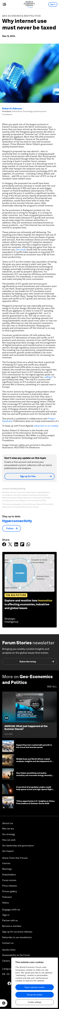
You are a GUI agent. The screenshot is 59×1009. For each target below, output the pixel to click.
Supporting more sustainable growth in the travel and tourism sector (34, 746)
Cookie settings (34, 1002)
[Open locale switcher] (3, 1003)
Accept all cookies (34, 995)
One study (21, 249)
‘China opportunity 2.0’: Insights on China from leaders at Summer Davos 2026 (35, 802)
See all (52, 686)
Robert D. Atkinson (12, 108)
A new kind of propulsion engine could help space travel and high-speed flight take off (34, 789)
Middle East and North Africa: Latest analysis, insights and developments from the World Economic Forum (35, 761)
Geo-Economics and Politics (21, 16)
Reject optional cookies (35, 987)
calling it (48, 377)
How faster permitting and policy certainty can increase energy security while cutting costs (34, 775)
